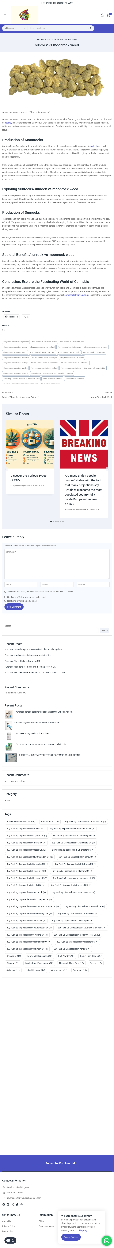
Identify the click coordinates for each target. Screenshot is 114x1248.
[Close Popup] (97, 578)
